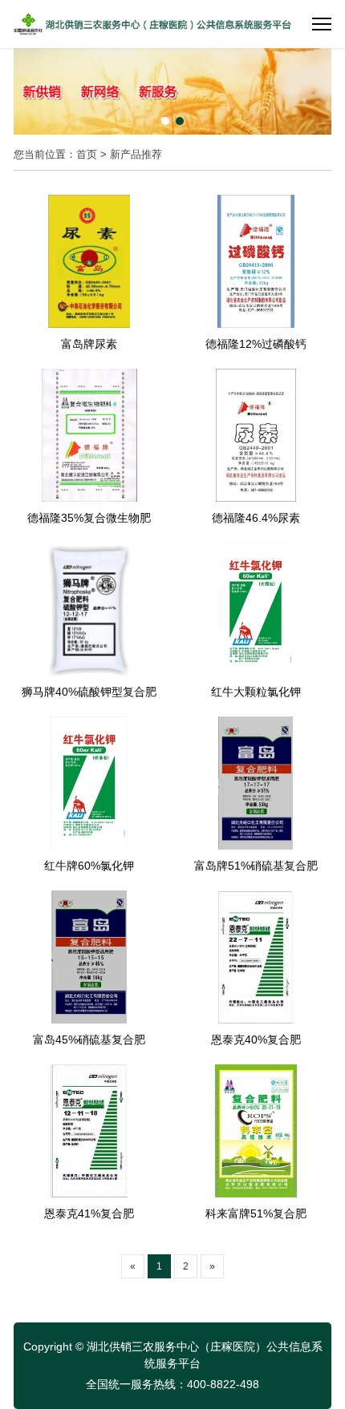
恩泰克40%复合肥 (256, 1039)
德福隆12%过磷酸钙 (255, 343)
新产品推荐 (136, 154)
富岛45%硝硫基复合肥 (89, 1039)
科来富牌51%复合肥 (255, 1213)
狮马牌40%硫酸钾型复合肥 (89, 691)
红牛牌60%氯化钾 (89, 865)
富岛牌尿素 (89, 343)
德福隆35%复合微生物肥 (89, 517)
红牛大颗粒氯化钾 (256, 691)
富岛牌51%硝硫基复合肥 (256, 865)
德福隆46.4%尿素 (256, 517)
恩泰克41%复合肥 (89, 1213)
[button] (165, 121)
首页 (86, 154)
